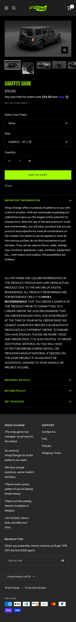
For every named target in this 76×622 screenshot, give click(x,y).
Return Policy (15, 390)
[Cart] (69, 8)
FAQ (44, 439)
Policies (46, 446)
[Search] (14, 8)
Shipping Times (51, 453)
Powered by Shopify (35, 587)
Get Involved (14, 401)
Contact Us (49, 432)
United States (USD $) (19, 576)
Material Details (17, 380)
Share (8, 185)
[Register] (62, 560)
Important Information (22, 200)
